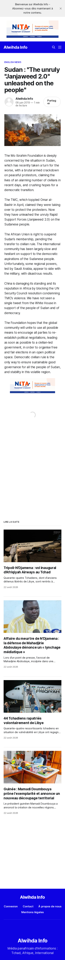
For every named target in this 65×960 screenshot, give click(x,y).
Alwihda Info (15, 47)
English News (12, 62)
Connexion (11, 906)
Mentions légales (32, 912)
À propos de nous (49, 906)
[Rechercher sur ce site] (54, 47)
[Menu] (60, 47)
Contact (28, 906)
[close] (61, 8)
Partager (51, 102)
